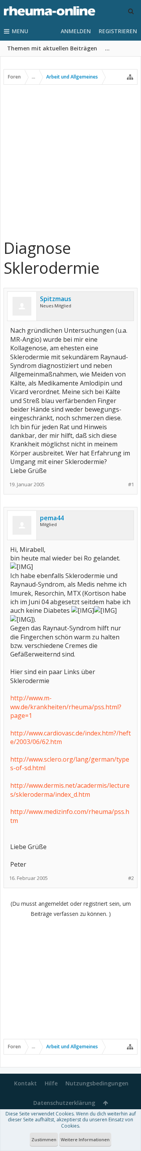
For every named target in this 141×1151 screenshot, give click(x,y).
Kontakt (25, 1083)
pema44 (52, 518)
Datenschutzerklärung (64, 1102)
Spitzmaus (55, 299)
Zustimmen (43, 1139)
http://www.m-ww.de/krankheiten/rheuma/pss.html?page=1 (65, 707)
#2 (131, 878)
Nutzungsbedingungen (96, 1083)
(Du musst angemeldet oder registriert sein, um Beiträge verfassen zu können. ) (71, 908)
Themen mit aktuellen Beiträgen (52, 48)
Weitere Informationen (85, 1139)
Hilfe (51, 1083)
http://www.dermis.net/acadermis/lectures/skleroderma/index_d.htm (70, 789)
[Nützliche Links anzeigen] (130, 77)
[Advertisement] (70, 161)
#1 (131, 484)
